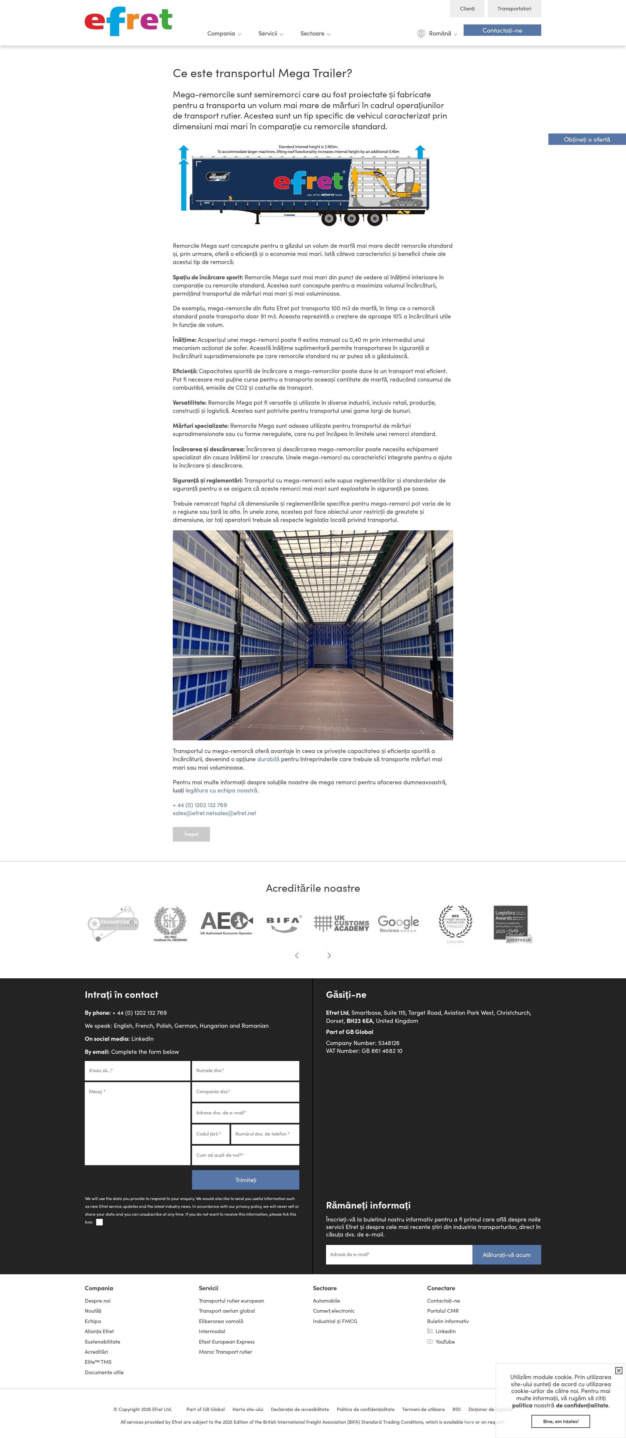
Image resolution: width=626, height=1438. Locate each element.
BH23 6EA (360, 1020)
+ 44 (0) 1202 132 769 (200, 805)
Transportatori (514, 8)
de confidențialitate (582, 1405)
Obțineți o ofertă (587, 139)
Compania (221, 33)
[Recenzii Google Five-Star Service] (398, 927)
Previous (297, 955)
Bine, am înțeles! (561, 1421)
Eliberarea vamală (221, 1321)
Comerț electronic (334, 1310)
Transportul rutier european (231, 1300)
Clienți (467, 8)
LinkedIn (142, 1038)
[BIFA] (284, 927)
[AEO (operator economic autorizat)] (227, 927)
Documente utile (104, 1372)
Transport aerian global (227, 1310)
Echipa (93, 1321)
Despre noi (98, 1300)
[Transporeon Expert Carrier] (113, 927)
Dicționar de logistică (491, 1409)
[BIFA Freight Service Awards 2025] (455, 927)
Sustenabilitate (102, 1341)
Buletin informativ (448, 1321)
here (469, 1421)
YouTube (445, 1341)
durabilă (268, 759)
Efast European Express (227, 1341)
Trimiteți (245, 1180)
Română (440, 33)
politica (522, 1405)
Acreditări (96, 1351)
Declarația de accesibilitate (300, 1409)
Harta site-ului (247, 1409)
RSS (457, 1409)
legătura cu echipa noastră (221, 790)
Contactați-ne (502, 30)
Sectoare (312, 33)
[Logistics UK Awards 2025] (512, 927)
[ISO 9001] (170, 927)
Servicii (268, 33)
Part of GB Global (349, 1031)
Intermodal (212, 1331)
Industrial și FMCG (335, 1321)
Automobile (326, 1300)
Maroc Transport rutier (225, 1351)
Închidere (617, 1370)
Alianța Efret (99, 1331)
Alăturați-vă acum (507, 1255)
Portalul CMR (443, 1310)
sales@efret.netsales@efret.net (214, 813)
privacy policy (248, 1206)
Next (329, 955)
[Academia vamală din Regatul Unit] (341, 927)
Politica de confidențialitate (366, 1409)
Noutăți (93, 1310)
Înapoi (191, 834)
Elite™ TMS (98, 1361)
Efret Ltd (130, 23)
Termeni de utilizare (423, 1409)
